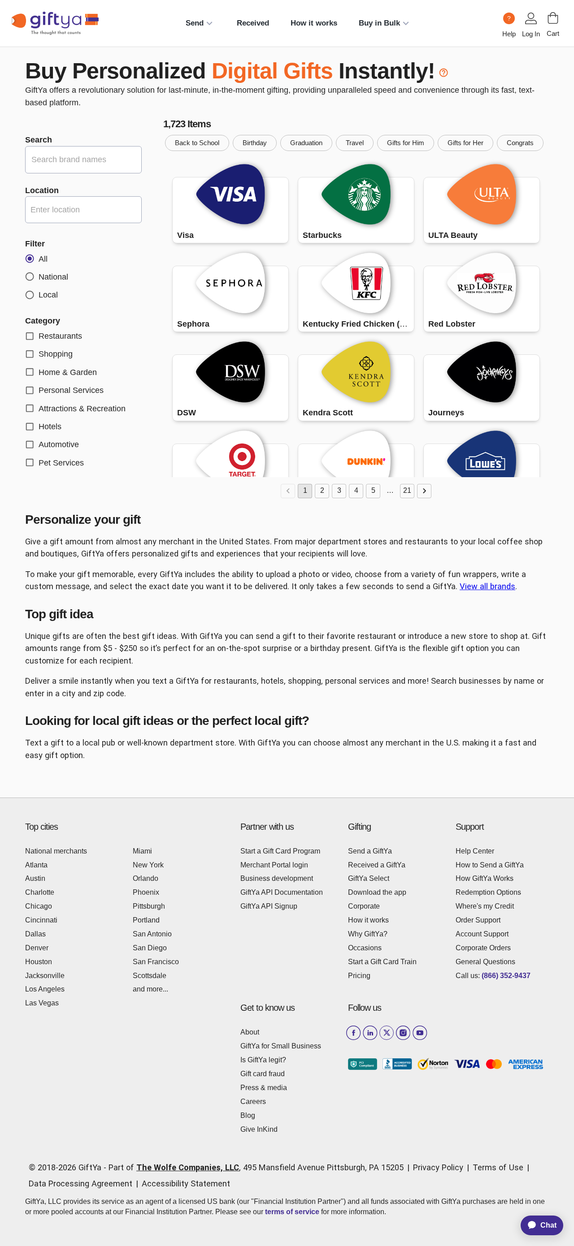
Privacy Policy (438, 1167)
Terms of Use (498, 1167)
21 (407, 490)
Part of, (256, 1167)
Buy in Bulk (379, 23)
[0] (553, 18)
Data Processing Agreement (80, 1183)
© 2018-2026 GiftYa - (67, 1167)
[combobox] (83, 209)
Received (253, 23)
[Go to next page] (424, 491)
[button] (197, 143)
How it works (314, 23)
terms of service (292, 1212)
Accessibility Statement (186, 1183)
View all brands (487, 586)
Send (195, 23)
